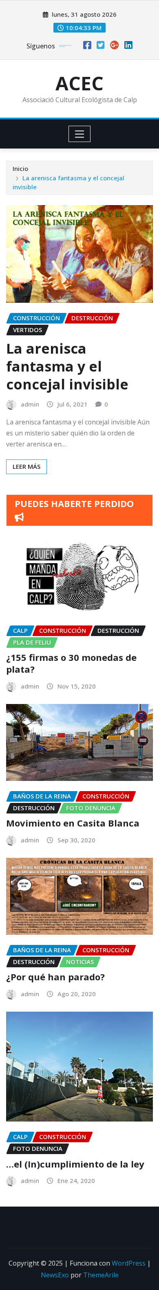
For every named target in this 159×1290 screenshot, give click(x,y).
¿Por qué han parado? (55, 977)
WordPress (129, 1263)
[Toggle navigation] (79, 134)
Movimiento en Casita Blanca (72, 823)
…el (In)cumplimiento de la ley (75, 1164)
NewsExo (55, 1274)
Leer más (26, 466)
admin (30, 404)
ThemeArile (101, 1274)
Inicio (20, 168)
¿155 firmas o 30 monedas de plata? (71, 663)
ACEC (79, 83)
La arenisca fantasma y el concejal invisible (67, 366)
